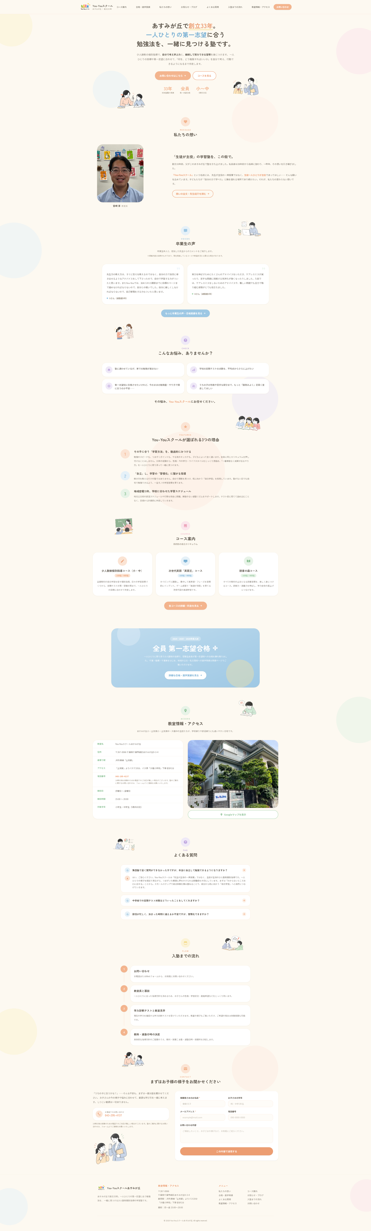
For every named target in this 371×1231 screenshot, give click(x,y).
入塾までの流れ (235, 7)
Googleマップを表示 (235, 814)
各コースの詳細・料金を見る (184, 605)
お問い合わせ (283, 7)
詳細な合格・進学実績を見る (184, 675)
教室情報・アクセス (261, 7)
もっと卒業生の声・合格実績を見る (183, 313)
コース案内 (122, 7)
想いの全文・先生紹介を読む (191, 193)
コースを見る (204, 75)
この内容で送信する (226, 1151)
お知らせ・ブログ (189, 7)
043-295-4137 (122, 776)
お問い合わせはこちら (171, 75)
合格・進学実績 (143, 7)
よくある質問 (213, 7)
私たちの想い (165, 7)
